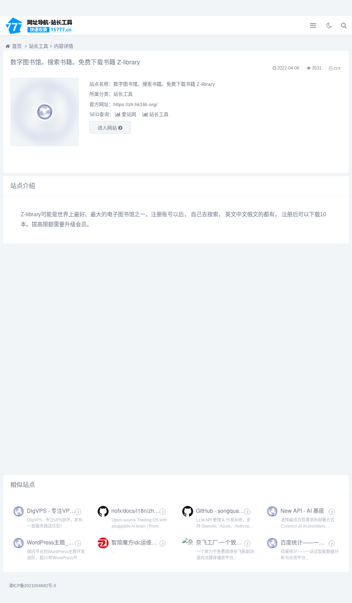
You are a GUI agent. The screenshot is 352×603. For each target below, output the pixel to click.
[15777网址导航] (43, 25)
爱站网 (129, 114)
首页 (17, 46)
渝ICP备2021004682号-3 (32, 585)
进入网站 (108, 128)
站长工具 (38, 46)
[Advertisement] (289, 121)
